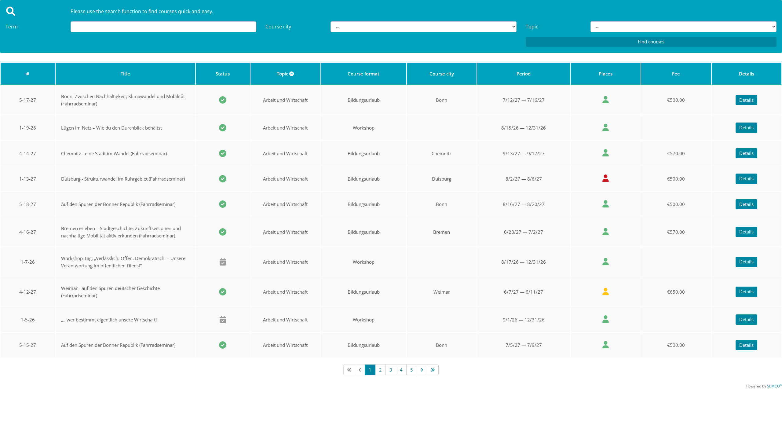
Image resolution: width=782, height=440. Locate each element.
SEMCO (774, 386)
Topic (532, 26)
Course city (278, 26)
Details (746, 100)
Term (11, 26)
